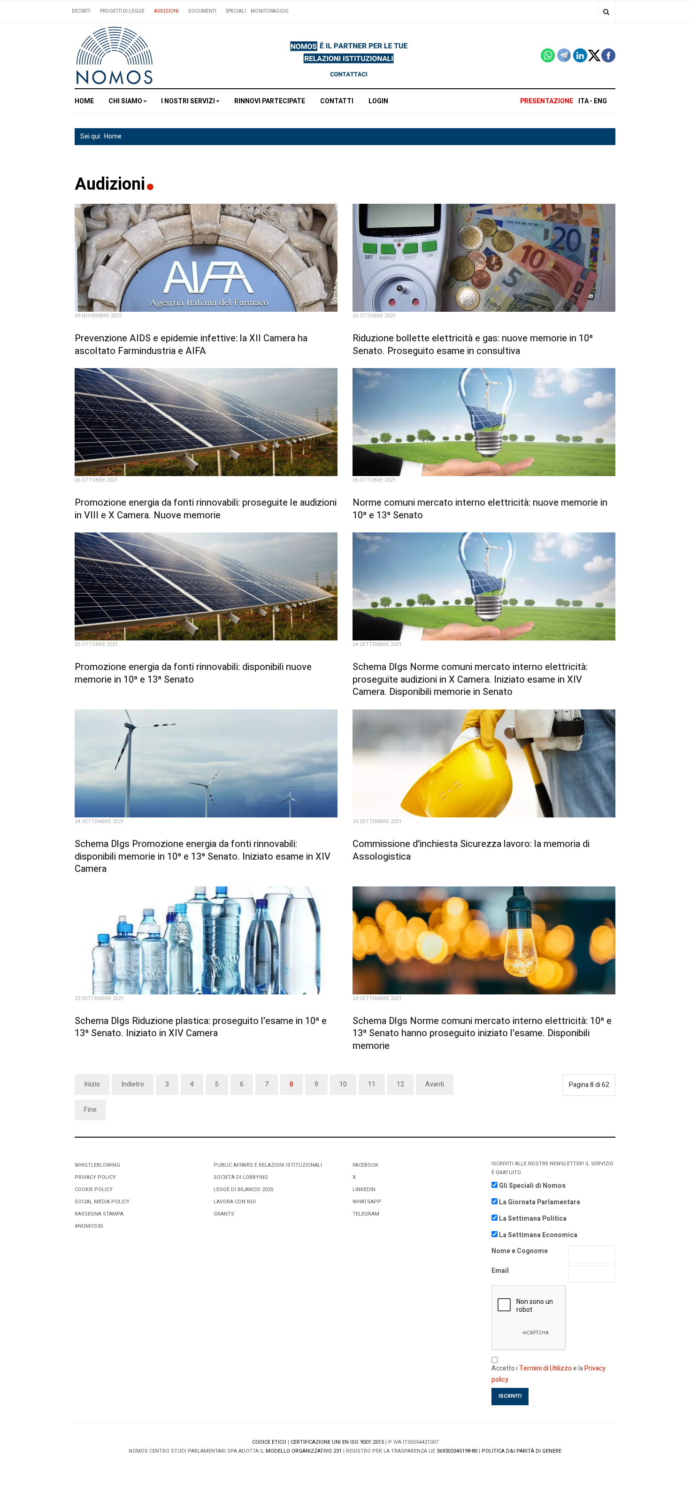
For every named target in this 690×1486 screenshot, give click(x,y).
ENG (600, 101)
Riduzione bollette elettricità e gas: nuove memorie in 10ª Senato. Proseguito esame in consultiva (473, 344)
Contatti (336, 101)
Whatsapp (367, 1202)
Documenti (202, 11)
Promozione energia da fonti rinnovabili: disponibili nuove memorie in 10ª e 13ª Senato (193, 673)
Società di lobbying (241, 1177)
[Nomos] (114, 55)
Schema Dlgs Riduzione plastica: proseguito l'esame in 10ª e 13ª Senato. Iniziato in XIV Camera (201, 1027)
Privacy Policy (95, 1177)
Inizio (92, 1084)
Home (84, 101)
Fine (90, 1110)
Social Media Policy (102, 1202)
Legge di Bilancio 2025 (243, 1189)
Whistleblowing (97, 1165)
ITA (583, 101)
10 (343, 1084)
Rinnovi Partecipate (269, 101)
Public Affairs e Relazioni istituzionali (268, 1165)
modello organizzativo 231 (304, 1451)
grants (224, 1214)
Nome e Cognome (519, 1251)
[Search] (606, 11)
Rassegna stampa (99, 1214)
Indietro (132, 1084)
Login (378, 101)
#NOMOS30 (89, 1226)
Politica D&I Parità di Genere (521, 1451)
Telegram (366, 1214)
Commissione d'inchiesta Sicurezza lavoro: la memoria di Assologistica (471, 850)
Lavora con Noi (235, 1202)
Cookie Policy (94, 1189)
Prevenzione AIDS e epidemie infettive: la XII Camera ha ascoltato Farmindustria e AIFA (191, 344)
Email (500, 1271)
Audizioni (166, 11)
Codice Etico (269, 1442)
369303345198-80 (457, 1451)
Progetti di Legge (122, 11)
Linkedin (364, 1189)
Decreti (81, 11)
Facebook (365, 1165)
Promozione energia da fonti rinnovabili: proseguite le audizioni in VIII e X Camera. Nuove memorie (206, 509)
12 (400, 1084)
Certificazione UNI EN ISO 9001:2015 (337, 1442)
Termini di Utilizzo (545, 1368)
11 (372, 1084)
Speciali (236, 11)
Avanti (434, 1084)
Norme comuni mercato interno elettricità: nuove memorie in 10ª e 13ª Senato (480, 509)
